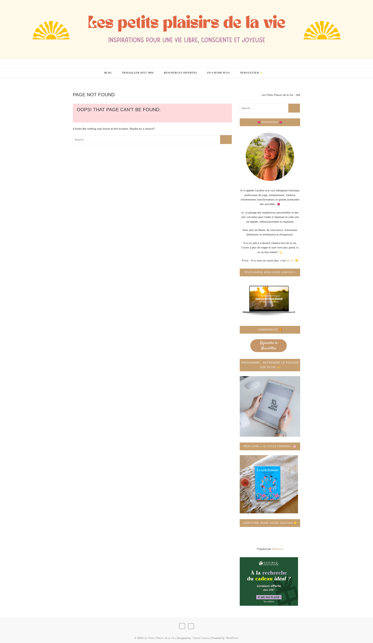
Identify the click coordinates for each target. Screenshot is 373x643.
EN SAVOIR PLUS (218, 72)
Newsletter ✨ (251, 72)
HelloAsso (277, 549)
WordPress (232, 638)
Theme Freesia (200, 638)
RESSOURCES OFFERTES (180, 72)
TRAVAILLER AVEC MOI (138, 72)
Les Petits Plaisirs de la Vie (101, 70)
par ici (290, 260)
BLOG (108, 72)
